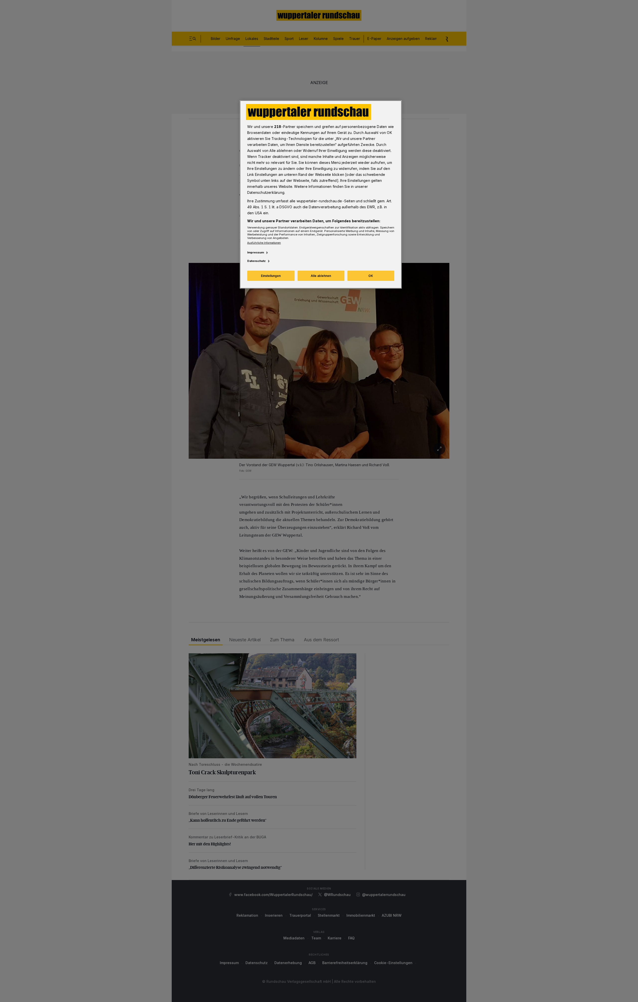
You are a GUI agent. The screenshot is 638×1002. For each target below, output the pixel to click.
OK (370, 276)
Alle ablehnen (321, 276)
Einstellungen (271, 276)
